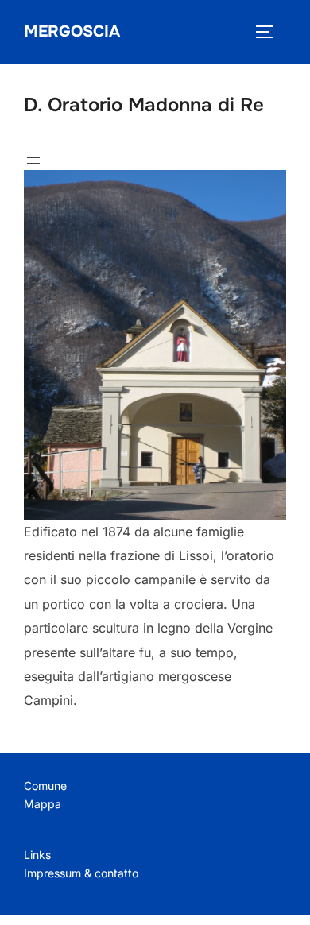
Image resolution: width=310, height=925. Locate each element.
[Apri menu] (33, 160)
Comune (45, 785)
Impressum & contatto (81, 873)
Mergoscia (72, 31)
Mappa (42, 804)
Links (37, 854)
